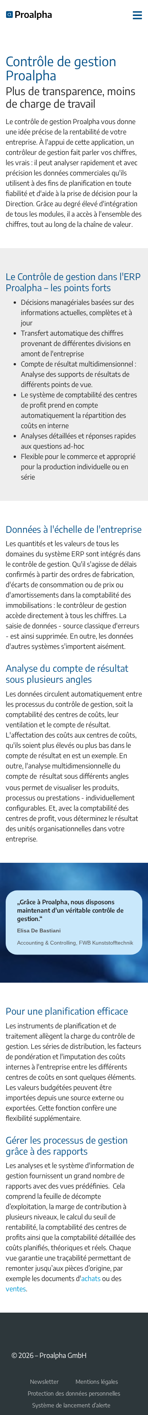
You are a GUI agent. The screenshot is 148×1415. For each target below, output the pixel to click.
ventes (16, 1288)
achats (91, 1278)
